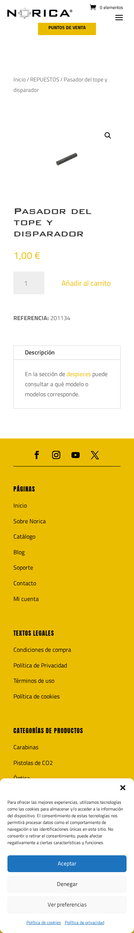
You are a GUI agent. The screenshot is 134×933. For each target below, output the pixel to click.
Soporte (23, 567)
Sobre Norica (29, 521)
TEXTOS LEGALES (33, 633)
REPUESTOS (44, 79)
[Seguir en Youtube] (75, 455)
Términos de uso (33, 680)
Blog (19, 552)
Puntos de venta (67, 27)
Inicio (19, 79)
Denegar (67, 884)
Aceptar (67, 863)
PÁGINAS (24, 489)
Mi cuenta (26, 598)
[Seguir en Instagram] (56, 455)
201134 (41, 317)
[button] (123, 787)
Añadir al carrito (86, 283)
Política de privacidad (84, 922)
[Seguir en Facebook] (37, 455)
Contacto (24, 583)
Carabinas (25, 747)
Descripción (40, 352)
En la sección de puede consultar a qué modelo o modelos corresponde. (66, 384)
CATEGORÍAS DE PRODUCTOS (48, 731)
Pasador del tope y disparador (52, 222)
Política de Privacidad (40, 665)
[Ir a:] (40, 13)
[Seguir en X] (95, 455)
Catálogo (24, 536)
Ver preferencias (67, 904)
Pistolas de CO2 (33, 762)
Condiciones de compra (42, 649)
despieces (79, 373)
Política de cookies (43, 922)
